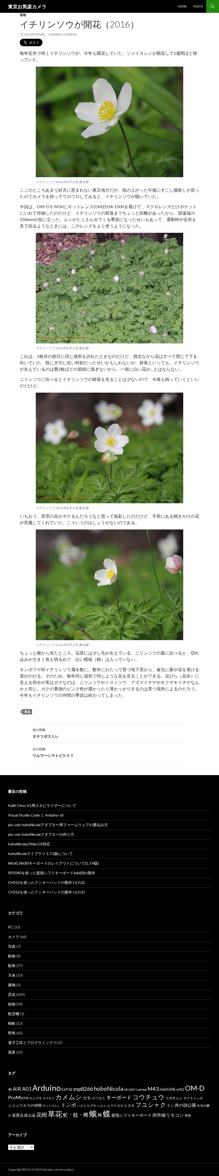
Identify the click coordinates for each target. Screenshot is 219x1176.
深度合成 (20, 1115)
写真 (11, 946)
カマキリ (48, 1098)
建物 (11, 984)
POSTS (198, 6)
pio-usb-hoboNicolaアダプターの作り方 (41, 834)
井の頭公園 (185, 1105)
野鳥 (11, 1033)
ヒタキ (129, 1105)
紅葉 (32, 1115)
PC (10, 927)
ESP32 (66, 1089)
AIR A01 (22, 1089)
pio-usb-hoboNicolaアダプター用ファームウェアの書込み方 (58, 824)
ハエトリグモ (86, 1106)
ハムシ (102, 1106)
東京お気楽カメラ (27, 6)
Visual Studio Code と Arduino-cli (35, 815)
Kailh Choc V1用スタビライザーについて (42, 805)
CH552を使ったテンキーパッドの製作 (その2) (46, 882)
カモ (87, 1097)
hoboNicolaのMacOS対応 (29, 844)
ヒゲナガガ (115, 1106)
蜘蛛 (11, 1023)
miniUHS (167, 1089)
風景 (11, 1052)
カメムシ (68, 1097)
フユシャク (150, 1104)
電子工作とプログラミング (30, 1042)
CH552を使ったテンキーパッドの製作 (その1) (46, 892)
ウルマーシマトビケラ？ (53, 752)
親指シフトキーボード (131, 1115)
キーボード (119, 1097)
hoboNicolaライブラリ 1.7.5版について (40, 853)
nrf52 (180, 1090)
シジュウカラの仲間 (25, 1105)
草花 (27, 711)
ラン (170, 1106)
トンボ (68, 1105)
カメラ (13, 936)
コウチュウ (148, 1097)
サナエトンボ (193, 1098)
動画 (11, 965)
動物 (11, 956)
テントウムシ (51, 1105)
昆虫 (11, 994)
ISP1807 (130, 1090)
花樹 (41, 1114)
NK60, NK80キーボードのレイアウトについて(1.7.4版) (53, 863)
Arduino (46, 1087)
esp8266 (83, 1088)
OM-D (194, 1088)
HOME (182, 6)
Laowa (141, 1089)
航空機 (13, 1013)
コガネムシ (174, 1098)
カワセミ (98, 1098)
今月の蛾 (203, 1106)
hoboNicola (108, 1088)
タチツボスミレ (46, 733)
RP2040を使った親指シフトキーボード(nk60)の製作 (51, 873)
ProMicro (18, 1097)
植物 (23, 15)
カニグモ (35, 1098)
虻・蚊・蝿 (75, 1115)
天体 (11, 975)
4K (10, 1090)
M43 (153, 1088)
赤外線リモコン (168, 1115)
